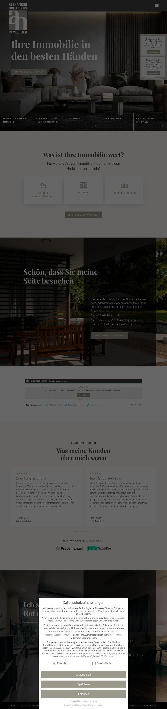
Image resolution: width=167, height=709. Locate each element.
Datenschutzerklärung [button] (84, 705)
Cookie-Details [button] (69, 705)
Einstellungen (115, 634)
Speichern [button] (83, 684)
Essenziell (62, 663)
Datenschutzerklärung (56, 634)
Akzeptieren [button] (83, 674)
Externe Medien (104, 663)
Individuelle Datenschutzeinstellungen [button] (83, 701)
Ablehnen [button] (83, 694)
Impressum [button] (99, 705)
